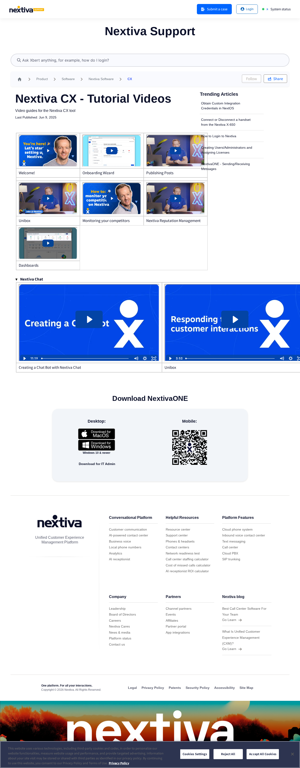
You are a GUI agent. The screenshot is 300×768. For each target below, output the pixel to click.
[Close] (292, 754)
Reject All (228, 754)
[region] (150, 754)
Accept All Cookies (262, 754)
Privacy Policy (119, 763)
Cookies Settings (195, 754)
